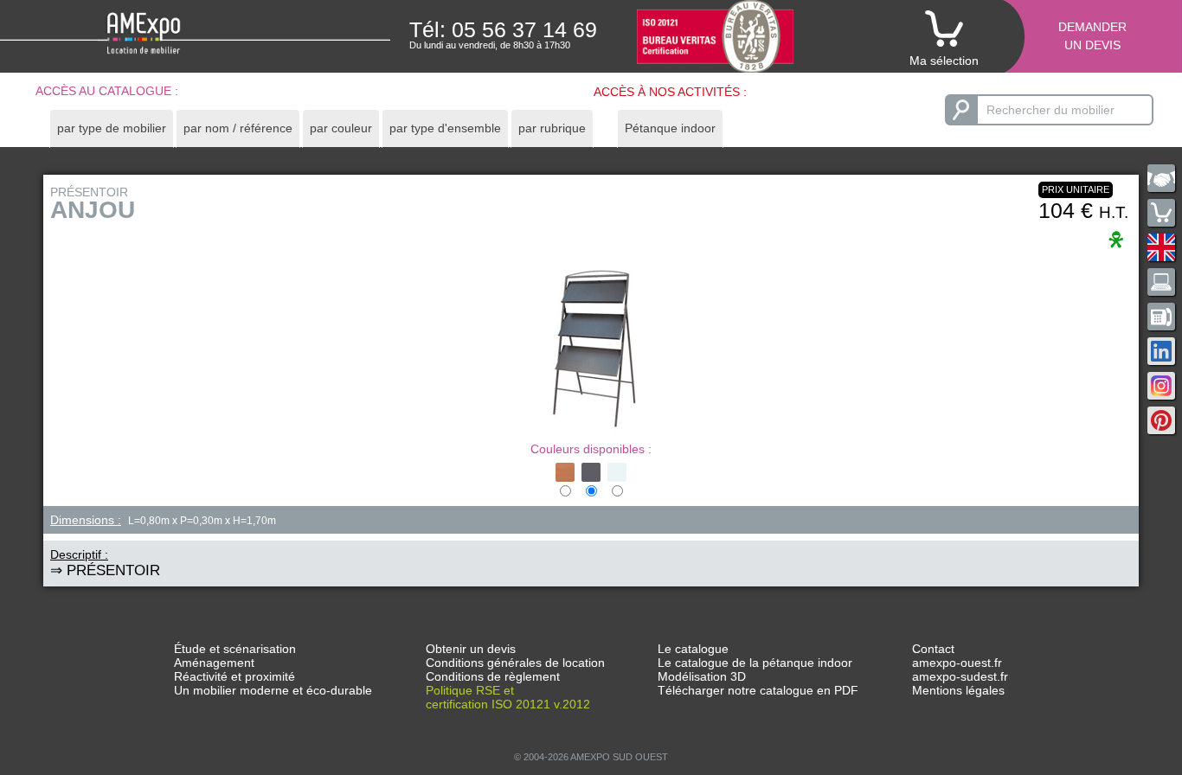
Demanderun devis (1092, 36)
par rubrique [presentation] (552, 128)
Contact (933, 649)
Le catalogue (693, 649)
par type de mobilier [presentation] (111, 128)
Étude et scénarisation (235, 649)
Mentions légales (958, 690)
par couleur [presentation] (341, 128)
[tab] (111, 128)
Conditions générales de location (515, 662)
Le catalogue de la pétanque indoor (755, 662)
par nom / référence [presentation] (237, 128)
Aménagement (214, 662)
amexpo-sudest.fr (960, 676)
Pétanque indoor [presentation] (670, 128)
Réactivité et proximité (234, 676)
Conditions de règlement (493, 676)
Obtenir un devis (471, 649)
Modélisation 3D (702, 676)
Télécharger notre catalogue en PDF (758, 690)
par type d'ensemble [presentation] (445, 128)
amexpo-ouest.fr (957, 662)
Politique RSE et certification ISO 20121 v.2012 (508, 697)
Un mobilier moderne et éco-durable (273, 690)
